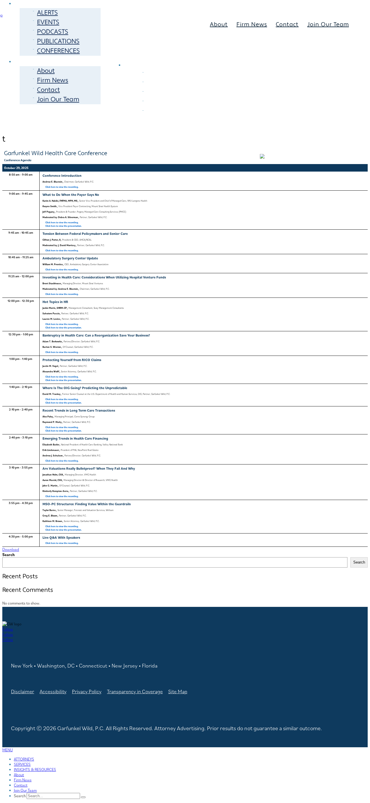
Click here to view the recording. (62, 186)
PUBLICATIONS (58, 41)
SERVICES (203, 55)
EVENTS (48, 22)
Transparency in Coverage (135, 691)
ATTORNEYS (149, 55)
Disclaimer (22, 691)
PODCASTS (52, 32)
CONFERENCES (58, 51)
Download (10, 549)
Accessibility (53, 691)
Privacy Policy (86, 691)
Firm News (52, 80)
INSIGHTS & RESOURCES (35, 769)
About (46, 71)
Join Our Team (58, 99)
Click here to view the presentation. (63, 225)
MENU (7, 749)
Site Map (177, 691)
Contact (48, 90)
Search (8, 554)
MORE (29, 60)
